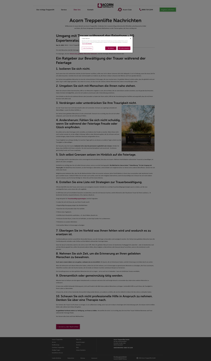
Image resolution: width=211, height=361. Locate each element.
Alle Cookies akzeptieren (124, 48)
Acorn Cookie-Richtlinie (87, 43)
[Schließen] (130, 38)
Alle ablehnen (111, 48)
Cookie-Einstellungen (87, 48)
